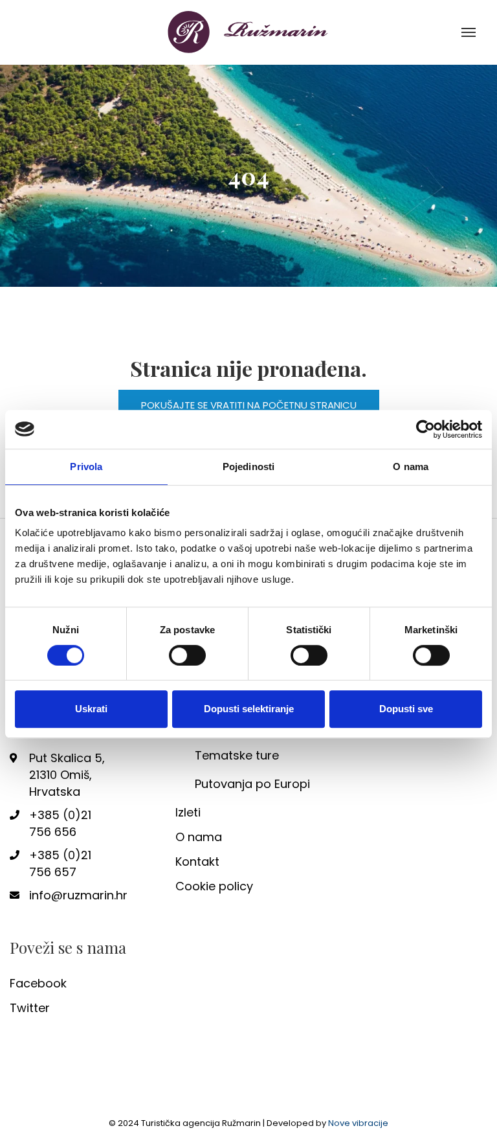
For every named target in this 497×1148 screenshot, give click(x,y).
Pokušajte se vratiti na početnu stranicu (249, 405)
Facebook (38, 983)
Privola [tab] (86, 466)
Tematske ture (237, 755)
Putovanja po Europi (252, 784)
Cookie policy (214, 886)
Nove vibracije (358, 1123)
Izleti (188, 812)
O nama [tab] (410, 466)
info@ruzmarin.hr (70, 895)
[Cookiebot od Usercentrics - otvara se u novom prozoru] (425, 429)
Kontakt (197, 861)
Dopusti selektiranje (249, 708)
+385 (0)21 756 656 (60, 823)
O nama (198, 837)
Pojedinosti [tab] (248, 466)
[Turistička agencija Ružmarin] (248, 31)
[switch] (187, 655)
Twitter (30, 1008)
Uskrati (91, 708)
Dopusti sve (406, 708)
